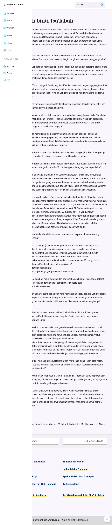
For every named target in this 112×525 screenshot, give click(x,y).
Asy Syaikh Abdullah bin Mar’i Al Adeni (83, 495)
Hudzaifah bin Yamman (75, 469)
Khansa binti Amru (27, 441)
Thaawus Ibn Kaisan (73, 461)
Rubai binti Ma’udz (94, 441)
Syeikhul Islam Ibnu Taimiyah (78, 476)
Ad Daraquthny (71, 484)
